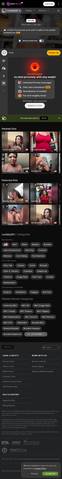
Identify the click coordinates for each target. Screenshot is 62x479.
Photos (43, 10)
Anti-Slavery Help (10, 387)
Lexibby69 (8, 234)
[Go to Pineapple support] (5, 450)
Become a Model (39, 361)
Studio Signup (38, 366)
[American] (6, 244)
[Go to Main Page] (18, 4)
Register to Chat (35, 105)
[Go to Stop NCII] (18, 450)
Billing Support (9, 406)
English (49, 347)
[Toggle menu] (3, 4)
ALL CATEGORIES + (35, 334)
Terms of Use (8, 366)
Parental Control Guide (12, 382)
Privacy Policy (8, 361)
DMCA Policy (8, 372)
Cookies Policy (9, 377)
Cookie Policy (40, 468)
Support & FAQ (9, 401)
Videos (30, 10)
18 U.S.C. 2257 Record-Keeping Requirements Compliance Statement (30, 459)
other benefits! (40, 101)
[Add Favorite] (4, 53)
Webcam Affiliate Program (42, 372)
